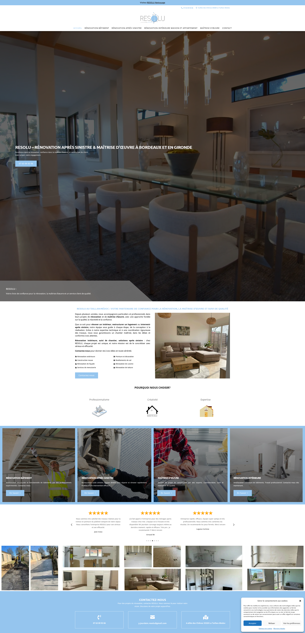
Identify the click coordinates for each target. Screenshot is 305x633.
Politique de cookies (265, 629)
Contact (227, 28)
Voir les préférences (291, 623)
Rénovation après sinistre (127, 28)
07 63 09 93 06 (26, 163)
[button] (300, 601)
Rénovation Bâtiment (97, 28)
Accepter (252, 623)
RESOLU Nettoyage (156, 2)
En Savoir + (15, 493)
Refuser (272, 623)
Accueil (77, 28)
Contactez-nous (86, 375)
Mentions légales (279, 629)
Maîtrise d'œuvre (168, 477)
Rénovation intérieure (247, 477)
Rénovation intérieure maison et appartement (171, 28)
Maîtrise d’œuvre (210, 28)
